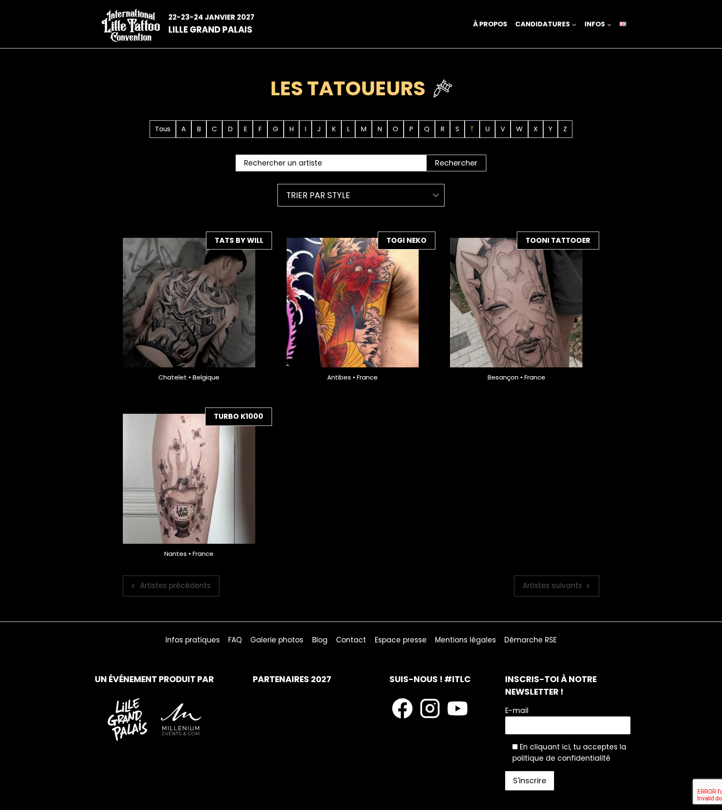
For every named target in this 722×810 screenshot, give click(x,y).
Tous (162, 129)
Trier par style (318, 195)
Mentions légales (465, 640)
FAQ (235, 640)
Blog (320, 640)
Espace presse (401, 640)
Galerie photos (276, 640)
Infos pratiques (192, 640)
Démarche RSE (530, 640)
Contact (351, 640)
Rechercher (456, 163)
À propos (490, 24)
